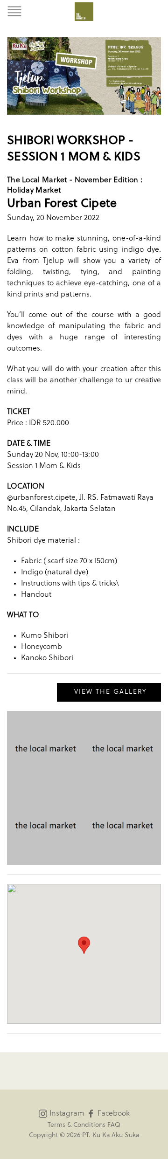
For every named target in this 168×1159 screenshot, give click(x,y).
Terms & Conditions (76, 1125)
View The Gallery (109, 692)
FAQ (113, 1125)
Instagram (66, 1114)
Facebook (113, 1114)
